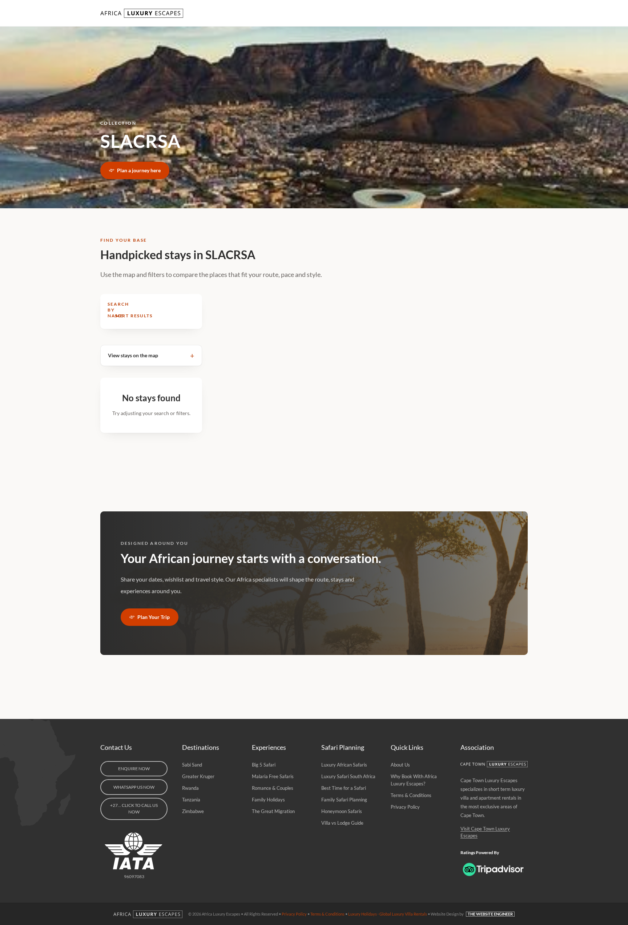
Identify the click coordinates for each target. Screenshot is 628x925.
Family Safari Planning (344, 800)
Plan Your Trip (153, 617)
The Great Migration (273, 811)
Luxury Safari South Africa (348, 776)
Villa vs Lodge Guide (342, 823)
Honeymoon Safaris (341, 811)
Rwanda (190, 788)
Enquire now (134, 768)
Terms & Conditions (411, 795)
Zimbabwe (193, 811)
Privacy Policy (405, 807)
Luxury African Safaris (344, 765)
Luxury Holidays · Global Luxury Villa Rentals (387, 914)
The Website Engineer (490, 914)
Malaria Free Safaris (273, 776)
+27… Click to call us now (134, 809)
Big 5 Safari (263, 765)
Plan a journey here (139, 170)
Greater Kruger (198, 776)
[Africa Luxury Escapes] (142, 13)
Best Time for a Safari (343, 788)
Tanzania (191, 800)
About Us (400, 765)
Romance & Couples (272, 788)
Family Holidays (268, 800)
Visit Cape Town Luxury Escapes (485, 832)
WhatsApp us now (133, 787)
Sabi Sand (192, 765)
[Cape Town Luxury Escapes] (494, 764)
